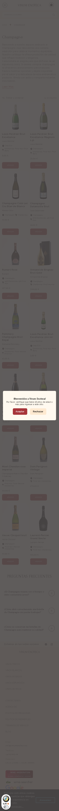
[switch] (6, 807)
